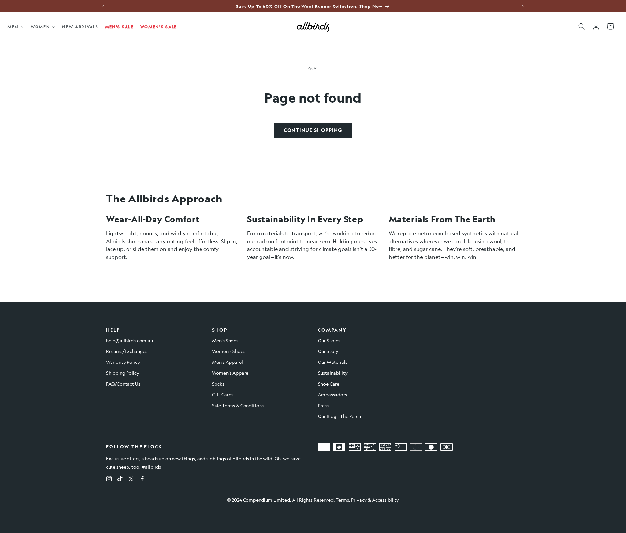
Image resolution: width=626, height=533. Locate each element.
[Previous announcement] (103, 6)
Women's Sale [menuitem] (158, 26)
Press (323, 405)
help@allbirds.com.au (129, 340)
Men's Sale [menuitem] (119, 26)
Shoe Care (328, 384)
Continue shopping (313, 130)
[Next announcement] (522, 6)
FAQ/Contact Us (123, 384)
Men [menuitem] (13, 26)
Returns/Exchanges (126, 351)
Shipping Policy (122, 373)
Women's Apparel (231, 373)
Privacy (359, 500)
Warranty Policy (123, 362)
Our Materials (332, 362)
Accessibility (385, 500)
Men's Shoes (225, 340)
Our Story (328, 351)
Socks (218, 384)
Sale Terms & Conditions (238, 405)
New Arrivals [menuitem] (80, 26)
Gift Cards (222, 394)
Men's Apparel (227, 362)
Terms (342, 500)
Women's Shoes (228, 351)
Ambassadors (332, 394)
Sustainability (333, 373)
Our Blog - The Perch (339, 416)
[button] (581, 26)
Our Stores (329, 340)
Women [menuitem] (40, 26)
